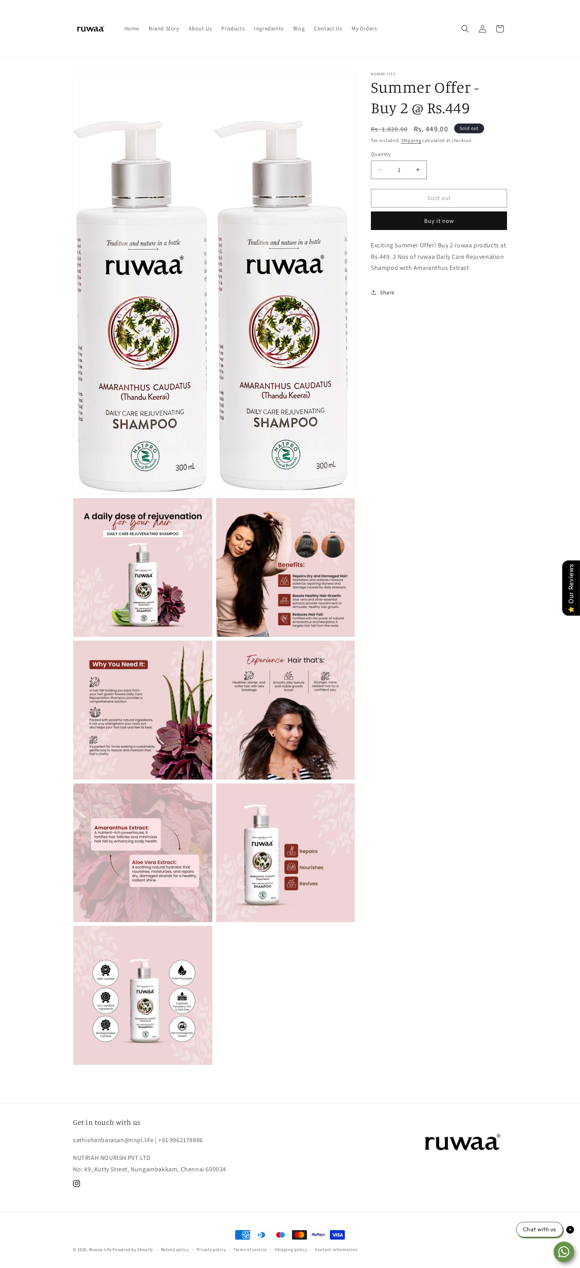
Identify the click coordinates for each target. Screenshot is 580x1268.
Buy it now (439, 220)
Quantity (381, 154)
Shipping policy (291, 1249)
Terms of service (250, 1249)
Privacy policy (211, 1249)
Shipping (411, 140)
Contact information (336, 1249)
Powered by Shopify (132, 1249)
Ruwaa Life (100, 1249)
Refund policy (175, 1249)
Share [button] (387, 292)
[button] (465, 28)
